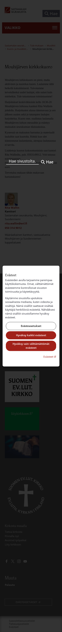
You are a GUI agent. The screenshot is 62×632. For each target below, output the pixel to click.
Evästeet (50, 356)
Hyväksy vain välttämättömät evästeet (31, 346)
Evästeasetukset (31, 326)
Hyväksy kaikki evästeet (31, 335)
